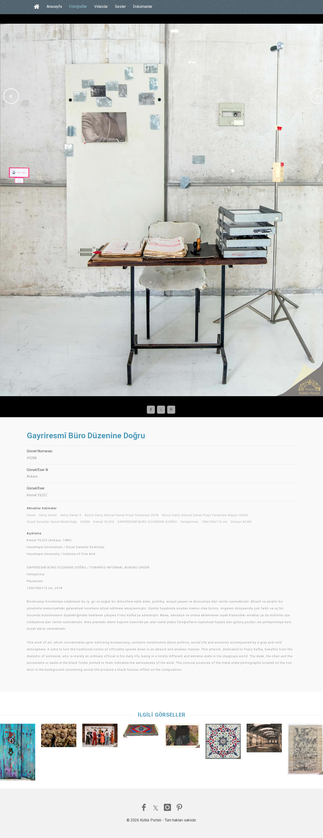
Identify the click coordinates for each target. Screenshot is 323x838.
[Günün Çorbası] (100, 737)
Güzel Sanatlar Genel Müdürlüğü (52, 521)
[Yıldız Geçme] (223, 742)
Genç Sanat (48, 515)
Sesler (120, 6)
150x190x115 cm (214, 521)
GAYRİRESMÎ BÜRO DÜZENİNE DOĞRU (147, 521)
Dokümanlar (142, 6)
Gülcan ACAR (241, 521)
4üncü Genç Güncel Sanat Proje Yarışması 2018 (121, 515)
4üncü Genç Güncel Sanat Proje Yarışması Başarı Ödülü (205, 515)
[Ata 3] (182, 737)
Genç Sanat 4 (70, 515)
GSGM (85, 521)
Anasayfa (54, 6)
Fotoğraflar (78, 6)
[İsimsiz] (264, 739)
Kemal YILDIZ (103, 521)
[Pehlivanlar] (58, 737)
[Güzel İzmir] (305, 750)
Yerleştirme (189, 521)
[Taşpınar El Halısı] (140, 732)
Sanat (31, 515)
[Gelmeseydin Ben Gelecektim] (17, 753)
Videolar (101, 6)
